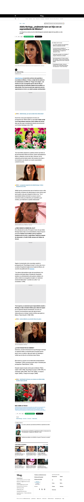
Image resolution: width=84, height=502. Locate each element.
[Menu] (16, 16)
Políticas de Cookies (38, 479)
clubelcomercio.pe (26, 498)
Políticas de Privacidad (38, 477)
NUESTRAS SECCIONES (55, 474)
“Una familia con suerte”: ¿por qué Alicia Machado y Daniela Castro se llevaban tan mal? (29, 409)
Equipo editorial (19, 478)
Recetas (61, 486)
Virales (53, 486)
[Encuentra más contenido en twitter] (19, 36)
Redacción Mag (20, 71)
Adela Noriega (19, 418)
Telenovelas (34, 418)
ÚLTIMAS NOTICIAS (57, 42)
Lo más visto (19, 422)
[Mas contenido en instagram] (44, 489)
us (52, 479)
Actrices (29, 418)
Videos (61, 476)
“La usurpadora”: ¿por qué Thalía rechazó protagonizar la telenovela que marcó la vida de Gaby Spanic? (30, 410)
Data (61, 479)
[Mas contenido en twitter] (42, 489)
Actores (24, 418)
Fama (53, 483)
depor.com (39, 498)
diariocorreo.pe (51, 498)
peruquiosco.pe (58, 498)
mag (63, 498)
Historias (54, 489)
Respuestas (54, 476)
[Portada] (19, 477)
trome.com (44, 498)
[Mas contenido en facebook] (39, 489)
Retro (61, 483)
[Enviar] (15, 19)
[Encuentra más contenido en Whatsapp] (21, 36)
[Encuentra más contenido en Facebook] (16, 36)
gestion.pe (34, 498)
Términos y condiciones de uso (40, 474)
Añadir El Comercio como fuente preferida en (54, 23)
